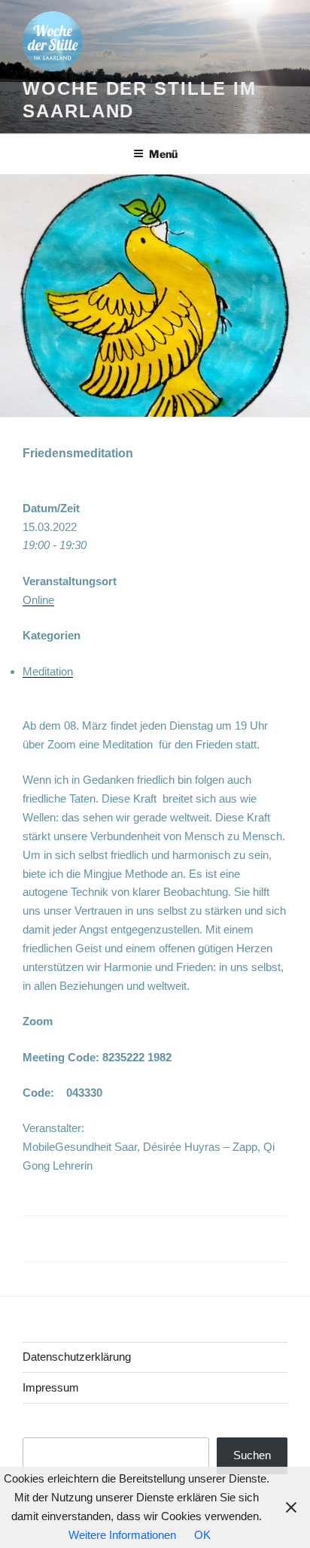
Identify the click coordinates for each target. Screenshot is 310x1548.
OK (202, 1534)
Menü (163, 153)
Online (38, 599)
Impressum (51, 1387)
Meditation (48, 671)
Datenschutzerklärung (77, 1356)
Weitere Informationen (122, 1534)
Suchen (252, 1455)
